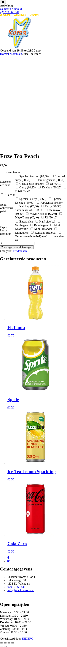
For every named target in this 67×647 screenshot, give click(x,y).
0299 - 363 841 (16, 586)
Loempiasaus (12, 172)
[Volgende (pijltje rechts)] (5, 646)
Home (3, 53)
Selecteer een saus (5, 183)
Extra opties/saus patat (6, 208)
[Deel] (8, 642)
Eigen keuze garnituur (5, 230)
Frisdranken (15, 53)
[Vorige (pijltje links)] (1, 646)
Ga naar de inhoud (11, 8)
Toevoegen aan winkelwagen (16, 247)
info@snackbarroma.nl (20, 590)
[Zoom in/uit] (1, 642)
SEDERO (28, 638)
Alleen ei (9, 194)
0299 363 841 (11, 12)
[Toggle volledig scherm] (5, 642)
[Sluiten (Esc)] (12, 642)
